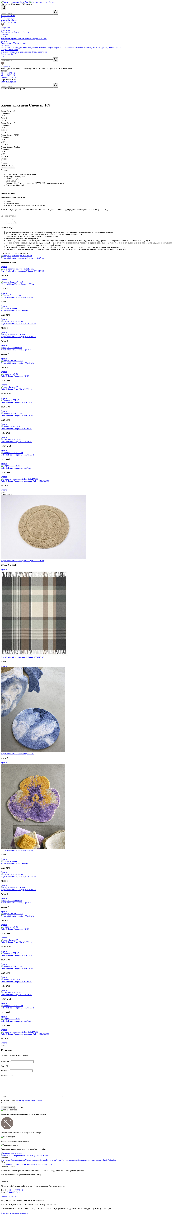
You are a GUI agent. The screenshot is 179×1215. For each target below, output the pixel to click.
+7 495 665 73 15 (8, 18)
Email (4, 1066)
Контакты (33, 1164)
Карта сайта (47, 1164)
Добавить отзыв (8, 1107)
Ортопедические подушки (35, 47)
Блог (40, 1164)
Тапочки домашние (69, 1160)
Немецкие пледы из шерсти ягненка (16, 52)
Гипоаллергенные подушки (12, 47)
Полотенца (5, 30)
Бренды (99, 1160)
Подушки (5, 45)
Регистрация (11, 22)
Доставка (16, 1164)
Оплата (9, 1164)
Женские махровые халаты (35, 39)
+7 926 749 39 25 (8, 16)
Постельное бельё (8, 54)
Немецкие (18, 32)
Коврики (4, 34)
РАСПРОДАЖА (109, 1160)
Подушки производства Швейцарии (90, 47)
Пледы (43, 1160)
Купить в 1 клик (7, 165)
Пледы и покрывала (9, 50)
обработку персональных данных (29, 1100)
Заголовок (5, 1070)
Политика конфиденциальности (14, 1213)
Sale (2, 56)
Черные (26, 32)
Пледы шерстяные (39, 52)
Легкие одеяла (7, 43)
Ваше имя (6, 1061)
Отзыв (3, 1096)
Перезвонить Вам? (8, 80)
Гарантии (25, 1164)
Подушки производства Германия (61, 47)
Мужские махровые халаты (12, 39)
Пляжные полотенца (86, 1160)
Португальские (7, 32)
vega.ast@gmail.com (9, 20)
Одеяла (4, 41)
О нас (3, 1164)
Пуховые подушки (114, 47)
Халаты (4, 36)
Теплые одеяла (19, 43)
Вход (3, 22)
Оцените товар (7, 1075)
